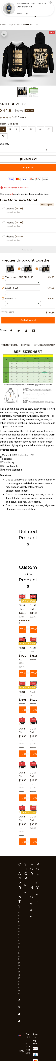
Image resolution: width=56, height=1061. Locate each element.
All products (14, 24)
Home (3, 24)
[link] (9, 8)
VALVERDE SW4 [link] (24, 6)
